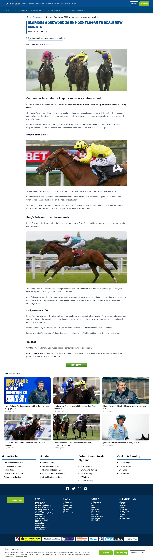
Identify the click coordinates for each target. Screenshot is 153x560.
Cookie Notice (50, 554)
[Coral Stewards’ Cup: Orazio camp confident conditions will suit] (76, 427)
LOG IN (134, 3)
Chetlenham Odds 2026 (13, 462)
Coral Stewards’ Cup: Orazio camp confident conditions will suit (73, 444)
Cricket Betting (87, 480)
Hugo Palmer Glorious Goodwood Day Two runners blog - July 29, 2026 (27, 407)
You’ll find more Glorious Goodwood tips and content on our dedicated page (58, 348)
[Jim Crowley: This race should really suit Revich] (125, 427)
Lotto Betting (86, 466)
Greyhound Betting (89, 470)
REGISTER (144, 3)
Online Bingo (124, 462)
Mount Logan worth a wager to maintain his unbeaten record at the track (71, 353)
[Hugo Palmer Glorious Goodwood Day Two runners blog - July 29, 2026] (27, 390)
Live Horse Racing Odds (14, 473)
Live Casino (123, 470)
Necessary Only (121, 553)
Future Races (9, 470)
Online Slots (124, 473)
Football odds (48, 462)
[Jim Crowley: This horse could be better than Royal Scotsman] (76, 390)
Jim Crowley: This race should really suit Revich (123, 442)
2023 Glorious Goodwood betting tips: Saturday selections (25, 444)
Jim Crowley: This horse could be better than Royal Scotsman (75, 407)
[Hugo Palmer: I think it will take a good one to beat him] (125, 390)
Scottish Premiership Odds (53, 473)
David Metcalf (32, 44)
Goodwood (37, 17)
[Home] (27, 17)
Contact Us (16, 500)
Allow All (105, 553)
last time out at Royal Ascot (77, 223)
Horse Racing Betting (13, 466)
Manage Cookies (137, 553)
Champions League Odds (52, 470)
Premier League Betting (52, 466)
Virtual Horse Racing (12, 477)
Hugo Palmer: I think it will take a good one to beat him (124, 407)
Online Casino (125, 466)
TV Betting (85, 477)
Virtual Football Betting (52, 477)
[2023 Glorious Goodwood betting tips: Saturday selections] (27, 427)
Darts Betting (86, 473)
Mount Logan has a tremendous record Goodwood (48, 104)
